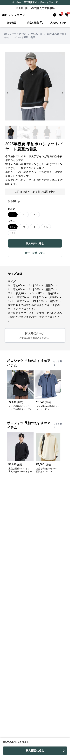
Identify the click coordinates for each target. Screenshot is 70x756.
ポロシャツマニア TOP (14, 34)
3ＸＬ (13, 226)
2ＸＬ (13, 233)
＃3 (35, 214)
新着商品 (11, 22)
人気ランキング (58, 22)
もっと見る (57, 363)
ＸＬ (46, 226)
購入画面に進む (35, 243)
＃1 (12, 214)
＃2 (24, 214)
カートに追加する (35, 252)
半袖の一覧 (36, 34)
